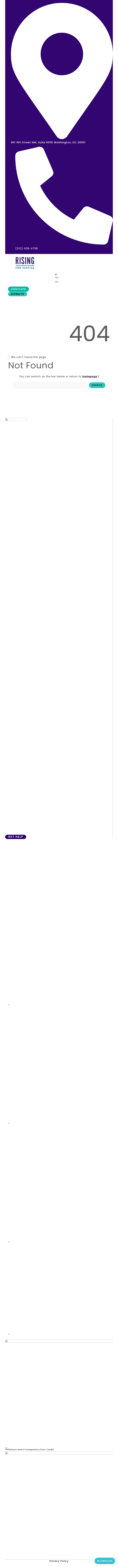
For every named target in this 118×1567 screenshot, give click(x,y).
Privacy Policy (59, 1561)
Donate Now (18, 289)
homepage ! (90, 376)
